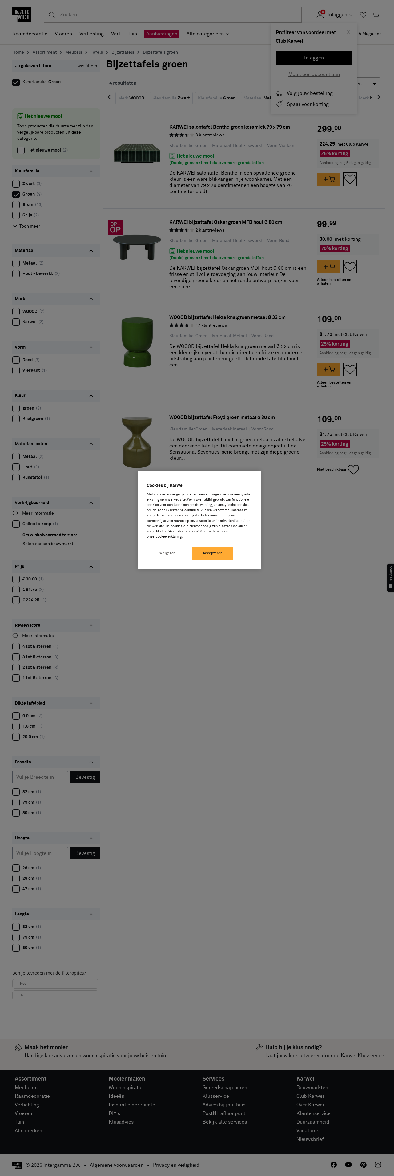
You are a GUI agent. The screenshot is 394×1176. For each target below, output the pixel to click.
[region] (199, 520)
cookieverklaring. (169, 536)
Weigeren (167, 553)
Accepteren (213, 553)
